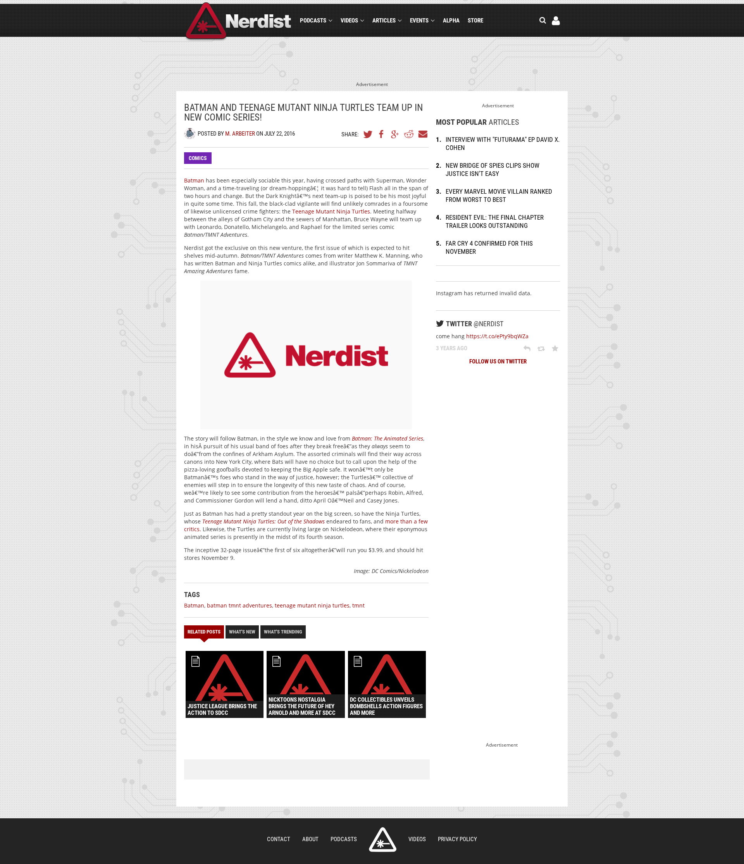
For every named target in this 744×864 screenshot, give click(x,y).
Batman (194, 180)
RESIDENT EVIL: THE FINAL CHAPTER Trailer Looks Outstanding (495, 221)
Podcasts (313, 20)
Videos (349, 20)
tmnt (358, 605)
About (310, 839)
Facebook (382, 134)
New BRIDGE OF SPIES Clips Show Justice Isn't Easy (492, 169)
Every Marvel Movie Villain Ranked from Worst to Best (499, 195)
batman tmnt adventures (239, 605)
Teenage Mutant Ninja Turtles (331, 211)
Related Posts (204, 632)
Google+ (395, 134)
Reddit (409, 134)
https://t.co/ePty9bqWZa (497, 336)
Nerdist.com (382, 839)
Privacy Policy (457, 839)
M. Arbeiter (240, 133)
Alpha (451, 20)
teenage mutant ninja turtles (312, 605)
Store (475, 20)
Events (419, 20)
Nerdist (238, 22)
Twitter (368, 134)
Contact (278, 839)
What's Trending (283, 632)
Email (422, 134)
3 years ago (451, 348)
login (556, 20)
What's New (242, 632)
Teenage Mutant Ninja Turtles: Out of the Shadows (263, 521)
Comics (198, 158)
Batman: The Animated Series (387, 438)
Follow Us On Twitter (498, 361)
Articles (384, 20)
